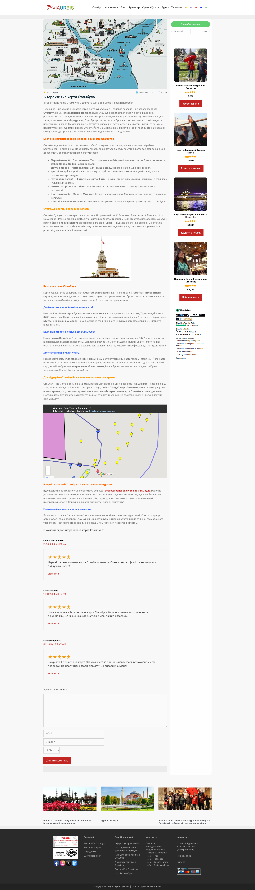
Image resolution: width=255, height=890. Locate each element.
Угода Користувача (155, 849)
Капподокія (111, 7)
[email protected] (185, 849)
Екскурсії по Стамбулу (126, 869)
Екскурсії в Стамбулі (94, 843)
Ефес (123, 7)
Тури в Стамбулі (109, 820)
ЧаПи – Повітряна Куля (157, 865)
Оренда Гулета (150, 7)
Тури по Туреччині (172, 7)
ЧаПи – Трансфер (155, 859)
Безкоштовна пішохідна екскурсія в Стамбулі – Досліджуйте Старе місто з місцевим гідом (184, 822)
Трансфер (134, 7)
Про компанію (184, 855)
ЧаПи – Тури (152, 855)
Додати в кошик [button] (191, 168)
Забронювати (190, 103)
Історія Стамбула (123, 873)
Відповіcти (53, 573)
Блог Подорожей (92, 855)
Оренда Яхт (90, 851)
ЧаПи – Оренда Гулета (157, 862)
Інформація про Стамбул (127, 843)
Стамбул (97, 7)
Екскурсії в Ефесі (92, 847)
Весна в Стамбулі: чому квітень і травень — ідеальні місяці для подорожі (67, 822)
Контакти (181, 862)
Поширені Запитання (156, 852)
